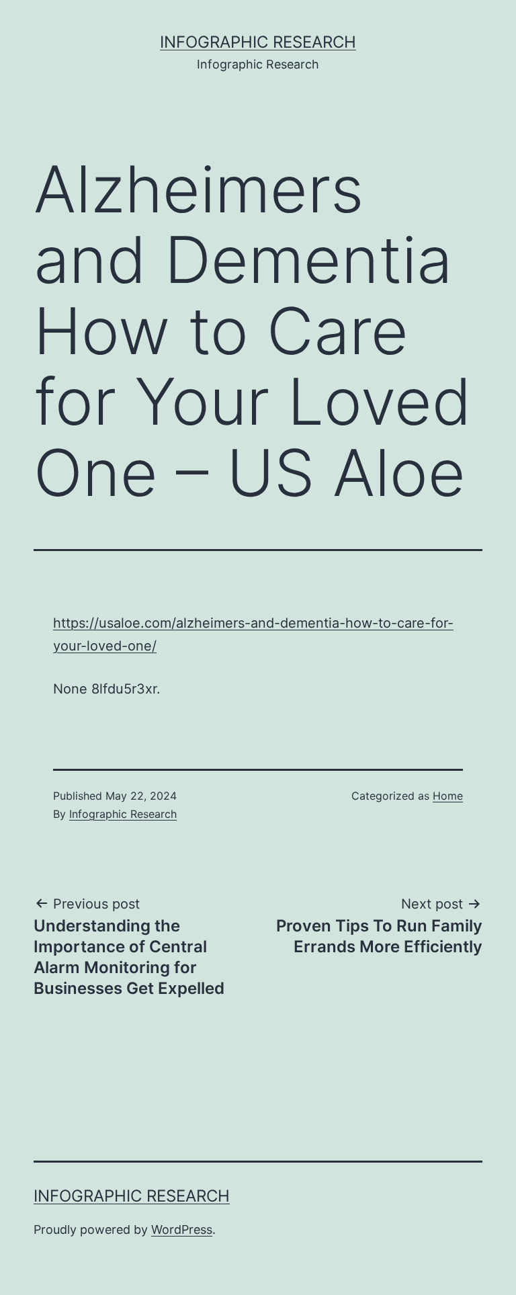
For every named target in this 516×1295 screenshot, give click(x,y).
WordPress (181, 1229)
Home (448, 795)
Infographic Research (258, 42)
